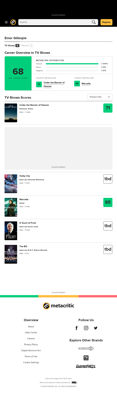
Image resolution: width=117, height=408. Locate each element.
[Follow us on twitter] (95, 329)
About (31, 326)
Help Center (31, 332)
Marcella (86, 83)
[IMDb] (74, 382)
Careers (31, 338)
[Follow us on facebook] (76, 329)
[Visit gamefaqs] (86, 367)
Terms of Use (31, 356)
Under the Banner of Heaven (54, 84)
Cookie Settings (31, 362)
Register (106, 22)
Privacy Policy (31, 344)
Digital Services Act (31, 350)
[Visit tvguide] (86, 359)
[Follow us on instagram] (86, 329)
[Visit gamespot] (86, 350)
